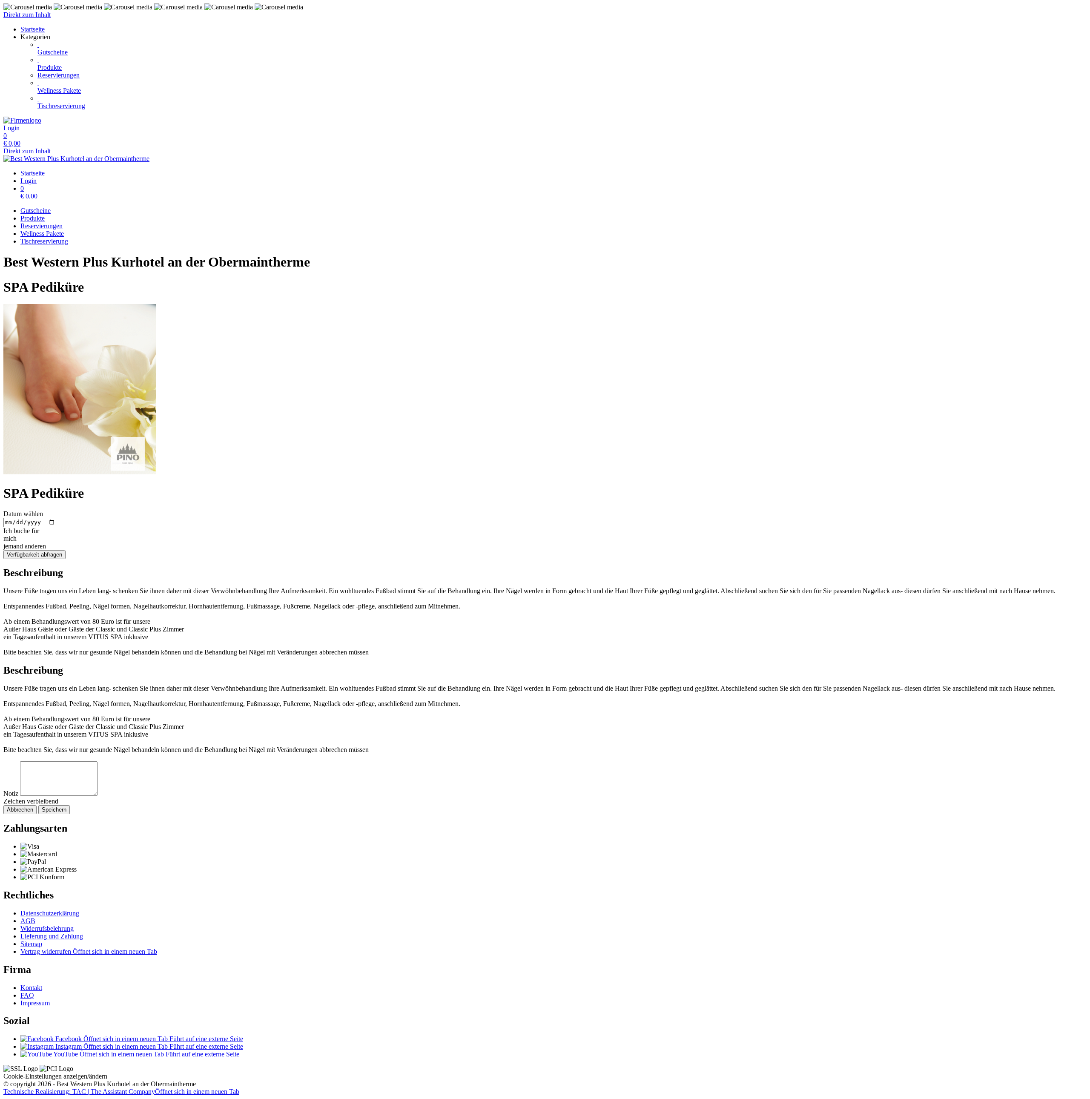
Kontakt (31, 987)
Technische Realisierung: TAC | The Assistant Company (121, 1091)
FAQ (27, 995)
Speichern (54, 809)
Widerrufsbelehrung (47, 928)
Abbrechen (20, 809)
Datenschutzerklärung (49, 913)
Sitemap (31, 943)
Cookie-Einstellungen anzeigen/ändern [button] (55, 1076)
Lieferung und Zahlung (51, 936)
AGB (27, 920)
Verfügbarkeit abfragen (34, 554)
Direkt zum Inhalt (27, 14)
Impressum (35, 1003)
